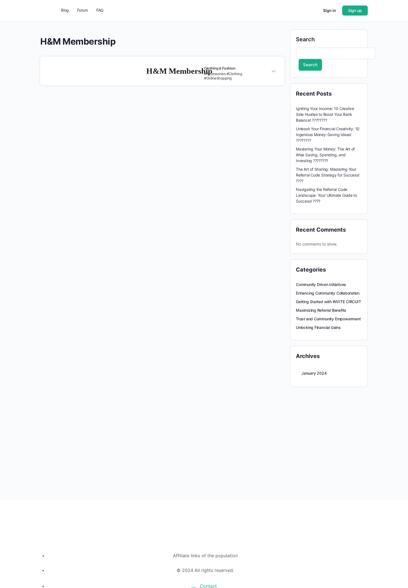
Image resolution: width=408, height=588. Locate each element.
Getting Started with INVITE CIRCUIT (328, 301)
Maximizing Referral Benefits (321, 310)
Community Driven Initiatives (321, 284)
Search (305, 39)
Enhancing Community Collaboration (327, 293)
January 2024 (313, 373)
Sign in (329, 10)
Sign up (355, 10)
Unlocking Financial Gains (318, 327)
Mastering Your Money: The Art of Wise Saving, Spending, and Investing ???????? (325, 155)
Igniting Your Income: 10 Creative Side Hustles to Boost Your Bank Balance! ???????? (325, 114)
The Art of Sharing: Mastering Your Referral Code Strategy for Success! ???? (327, 175)
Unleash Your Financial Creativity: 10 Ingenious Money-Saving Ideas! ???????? (327, 134)
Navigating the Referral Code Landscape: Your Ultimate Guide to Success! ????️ (326, 195)
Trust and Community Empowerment (328, 318)
